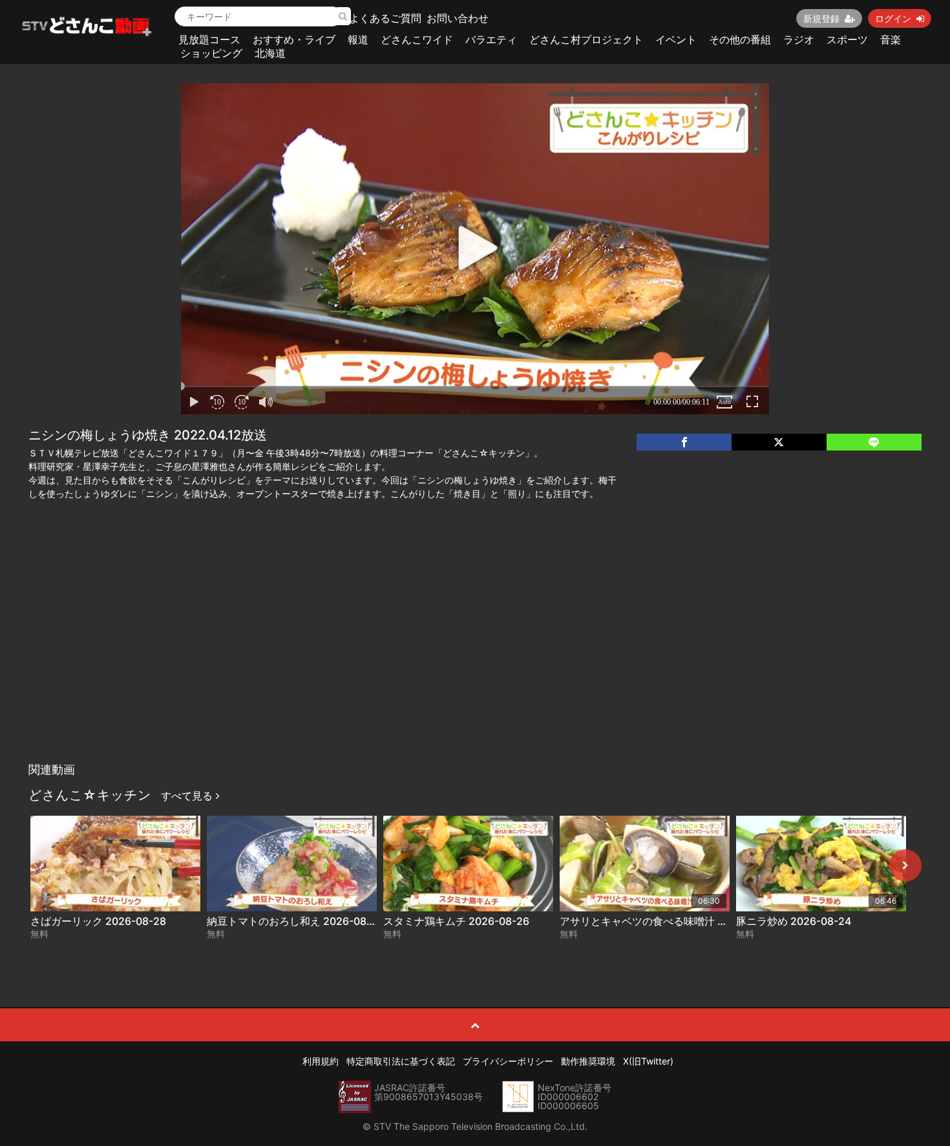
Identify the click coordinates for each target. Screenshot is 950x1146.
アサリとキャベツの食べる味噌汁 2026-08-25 (669, 921)
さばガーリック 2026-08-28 (98, 921)
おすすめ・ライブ (294, 39)
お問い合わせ (458, 18)
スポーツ (847, 39)
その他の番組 (740, 39)
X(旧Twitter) (648, 1061)
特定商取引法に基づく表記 (400, 1061)
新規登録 (821, 18)
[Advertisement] (475, 659)
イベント (676, 39)
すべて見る (188, 796)
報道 (358, 39)
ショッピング (211, 53)
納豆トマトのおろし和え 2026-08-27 (295, 921)
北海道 (270, 53)
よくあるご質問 (385, 18)
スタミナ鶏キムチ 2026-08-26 (456, 921)
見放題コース (209, 39)
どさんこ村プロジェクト (586, 39)
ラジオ (798, 39)
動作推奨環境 (588, 1061)
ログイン (893, 18)
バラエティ (491, 39)
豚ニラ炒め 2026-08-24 (793, 921)
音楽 (890, 39)
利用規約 (320, 1061)
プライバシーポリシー (508, 1061)
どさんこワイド (417, 39)
